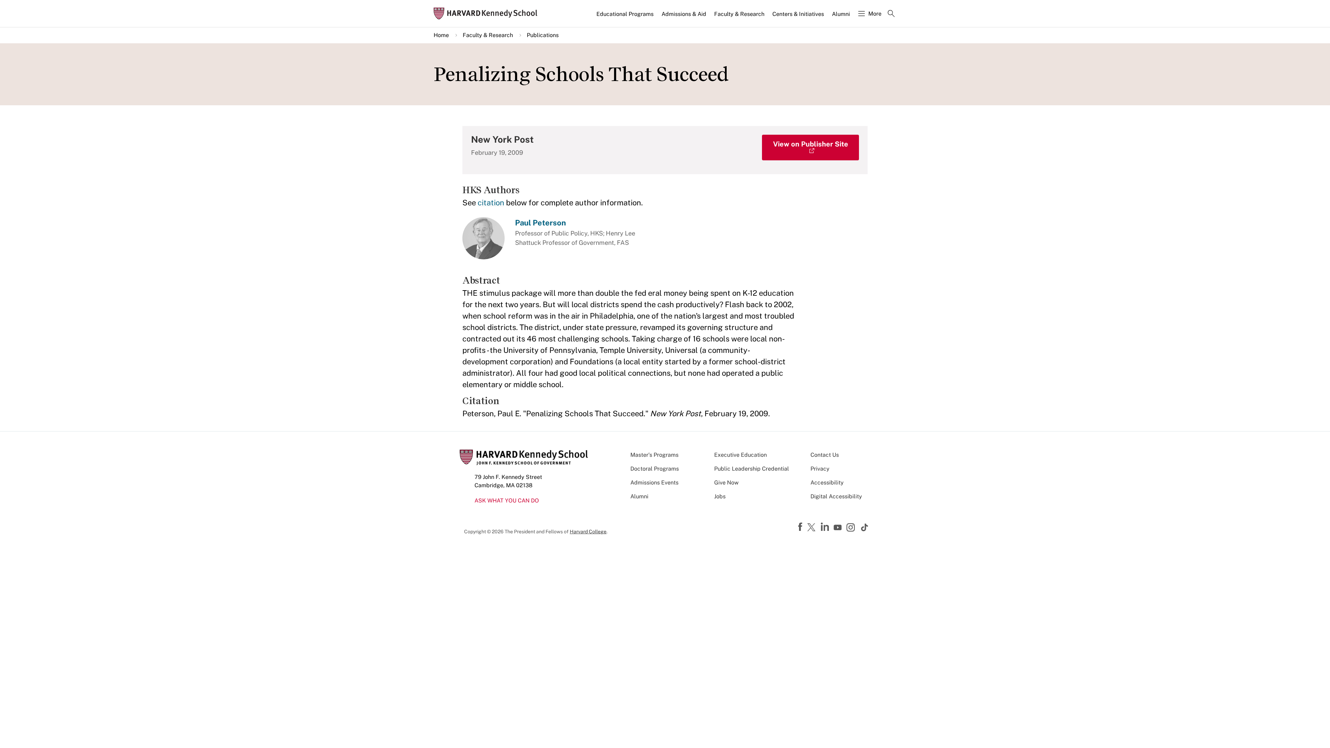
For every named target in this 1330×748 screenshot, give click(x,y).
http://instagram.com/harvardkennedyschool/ (851, 528)
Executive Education (740, 455)
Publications (543, 35)
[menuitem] (625, 17)
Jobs (720, 496)
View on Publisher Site (810, 144)
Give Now (726, 482)
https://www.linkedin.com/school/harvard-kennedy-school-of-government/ (826, 527)
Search (891, 14)
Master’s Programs (654, 455)
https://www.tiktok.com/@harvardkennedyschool (865, 527)
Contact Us (824, 455)
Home (441, 35)
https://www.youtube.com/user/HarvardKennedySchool (838, 527)
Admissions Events (654, 482)
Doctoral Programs (654, 468)
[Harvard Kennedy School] (488, 14)
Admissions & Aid (684, 14)
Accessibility (827, 482)
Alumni (841, 14)
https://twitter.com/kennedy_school (812, 527)
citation (491, 202)
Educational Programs (625, 14)
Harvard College (588, 531)
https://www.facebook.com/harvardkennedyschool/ (801, 527)
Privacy (820, 468)
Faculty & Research (739, 14)
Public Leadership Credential (751, 468)
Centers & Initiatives (798, 14)
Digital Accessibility (836, 496)
